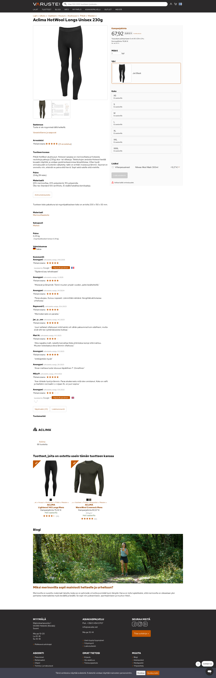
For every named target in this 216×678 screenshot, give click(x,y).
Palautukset (39, 657)
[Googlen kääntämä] (41, 268)
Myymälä (76, 9)
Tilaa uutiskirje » (141, 633)
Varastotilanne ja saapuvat (44, 132)
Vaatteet (53, 15)
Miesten (92, 15)
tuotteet (47, 9)
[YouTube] (145, 624)
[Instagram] (140, 624)
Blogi (136, 657)
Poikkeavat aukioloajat (43, 644)
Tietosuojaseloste (91, 663)
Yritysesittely (139, 666)
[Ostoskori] (175, 4)
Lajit (35, 9)
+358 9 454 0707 (95, 623)
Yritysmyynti (89, 643)
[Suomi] (181, 4)
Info (66, 9)
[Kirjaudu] (171, 4)
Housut (62, 15)
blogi (58, 9)
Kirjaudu (87, 657)
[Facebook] (134, 624)
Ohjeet (37, 663)
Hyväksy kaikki (152, 673)
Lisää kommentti (58, 409)
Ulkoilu (43, 15)
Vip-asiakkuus (89, 660)
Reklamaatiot (40, 660)
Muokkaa (140, 673)
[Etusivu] (46, 4)
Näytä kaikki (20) (41, 409)
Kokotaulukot (139, 660)
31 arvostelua (65, 144)
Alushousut (73, 15)
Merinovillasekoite (41, 215)
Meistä (119, 9)
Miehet (36, 225)
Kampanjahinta (119, 28)
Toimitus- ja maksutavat (44, 666)
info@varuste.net (90, 627)
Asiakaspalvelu (92, 9)
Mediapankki (139, 663)
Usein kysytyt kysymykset (94, 640)
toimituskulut (137, 33)
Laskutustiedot (90, 646)
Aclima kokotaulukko (42, 195)
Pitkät (83, 15)
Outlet (108, 9)
